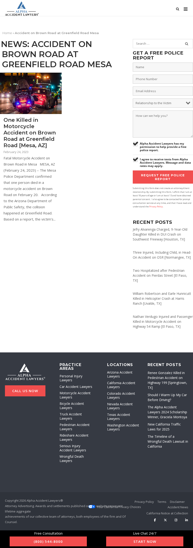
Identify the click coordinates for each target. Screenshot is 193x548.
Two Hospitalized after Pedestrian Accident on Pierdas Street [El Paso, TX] (160, 275)
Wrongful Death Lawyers (72, 458)
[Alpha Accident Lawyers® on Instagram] (176, 520)
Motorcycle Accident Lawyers (75, 395)
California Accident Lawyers (121, 385)
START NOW (144, 541)
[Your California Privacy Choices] (119, 507)
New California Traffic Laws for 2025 (164, 426)
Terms (161, 502)
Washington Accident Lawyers (123, 427)
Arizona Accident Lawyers (120, 374)
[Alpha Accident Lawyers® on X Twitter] (165, 520)
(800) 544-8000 (48, 541)
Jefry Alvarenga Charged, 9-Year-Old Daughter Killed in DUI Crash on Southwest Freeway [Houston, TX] (160, 234)
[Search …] (186, 43)
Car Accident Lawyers (76, 386)
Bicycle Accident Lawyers (72, 405)
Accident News (178, 507)
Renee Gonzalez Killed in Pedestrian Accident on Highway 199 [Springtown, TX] (167, 380)
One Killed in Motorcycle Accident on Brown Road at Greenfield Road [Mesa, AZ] (30, 133)
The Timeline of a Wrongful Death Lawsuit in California (168, 441)
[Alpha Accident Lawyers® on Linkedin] (186, 520)
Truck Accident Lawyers (71, 416)
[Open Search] (178, 9)
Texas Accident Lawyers (118, 416)
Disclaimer (177, 502)
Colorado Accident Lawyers (121, 395)
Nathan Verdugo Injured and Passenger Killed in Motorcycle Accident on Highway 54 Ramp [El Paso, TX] (163, 321)
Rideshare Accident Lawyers (74, 437)
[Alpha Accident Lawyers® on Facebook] (155, 520)
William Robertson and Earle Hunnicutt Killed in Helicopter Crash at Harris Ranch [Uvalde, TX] (162, 298)
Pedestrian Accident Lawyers (75, 426)
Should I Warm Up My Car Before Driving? (167, 397)
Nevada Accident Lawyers (120, 406)
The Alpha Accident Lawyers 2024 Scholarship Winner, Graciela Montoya (167, 412)
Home (7, 33)
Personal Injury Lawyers (71, 378)
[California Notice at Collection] (167, 513)
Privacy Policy (156, 206)
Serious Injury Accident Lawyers (73, 448)
